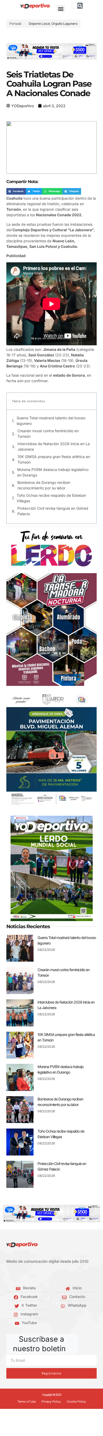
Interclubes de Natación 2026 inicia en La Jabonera (53, 446)
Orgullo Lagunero (64, 24)
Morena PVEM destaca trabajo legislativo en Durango (52, 472)
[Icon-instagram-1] (23, 1274)
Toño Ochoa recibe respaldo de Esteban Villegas (51, 498)
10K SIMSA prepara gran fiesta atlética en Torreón (53, 459)
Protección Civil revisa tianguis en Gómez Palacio (52, 511)
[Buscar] (80, 6)
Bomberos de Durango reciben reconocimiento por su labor (43, 485)
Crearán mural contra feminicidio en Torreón (48, 434)
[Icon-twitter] (15, 1274)
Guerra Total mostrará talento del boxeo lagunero (51, 421)
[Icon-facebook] (8, 1274)
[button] (61, 9)
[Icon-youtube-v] (31, 1274)
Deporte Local (39, 24)
